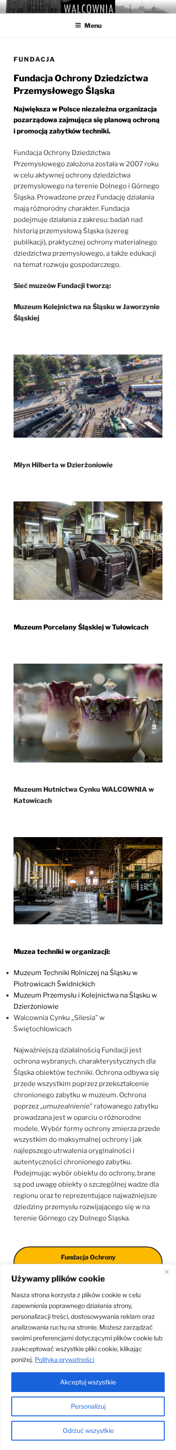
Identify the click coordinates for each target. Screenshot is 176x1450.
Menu (93, 25)
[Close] (166, 1271)
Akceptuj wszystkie (88, 1382)
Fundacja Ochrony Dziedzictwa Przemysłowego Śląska (88, 1262)
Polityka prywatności (64, 1359)
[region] (88, 1357)
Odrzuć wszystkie (88, 1430)
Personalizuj (88, 1406)
